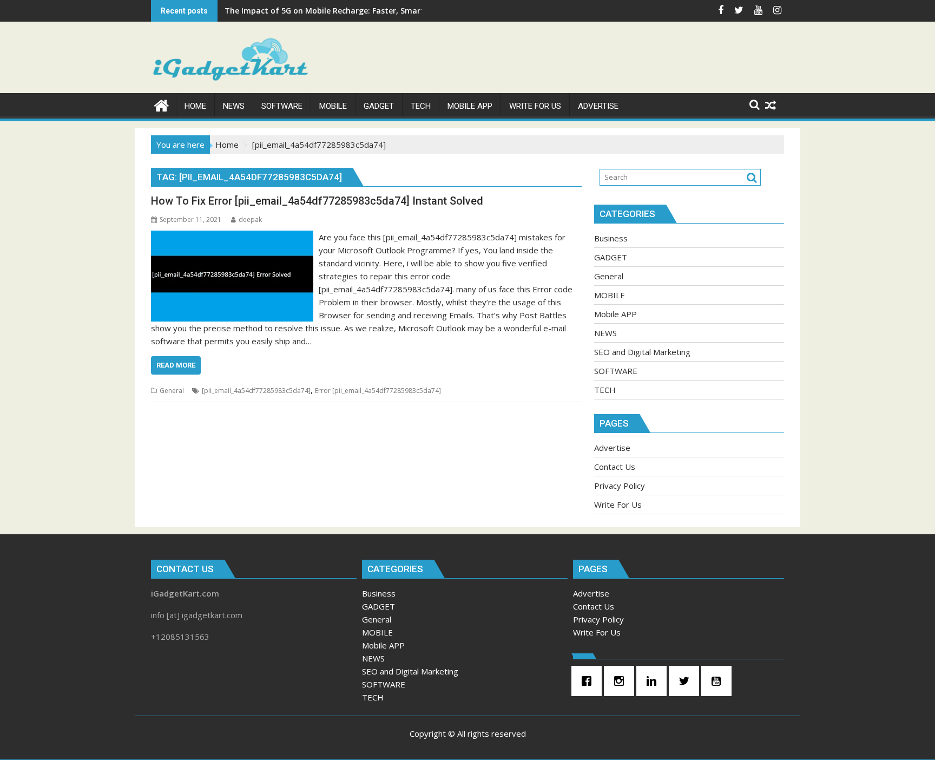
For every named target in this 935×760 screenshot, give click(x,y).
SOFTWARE (615, 370)
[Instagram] (621, 681)
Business (611, 238)
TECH (605, 389)
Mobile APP (615, 314)
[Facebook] (589, 681)
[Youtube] (719, 681)
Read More (175, 365)
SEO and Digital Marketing (642, 351)
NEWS (605, 332)
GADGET (610, 257)
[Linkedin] (654, 681)
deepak (250, 219)
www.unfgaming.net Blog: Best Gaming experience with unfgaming (353, 10)
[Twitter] (686, 681)
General (172, 390)
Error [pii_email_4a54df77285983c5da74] (378, 390)
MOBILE (609, 295)
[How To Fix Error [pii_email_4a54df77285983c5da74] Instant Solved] (232, 237)
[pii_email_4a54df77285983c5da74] (256, 390)
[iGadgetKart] (161, 104)
